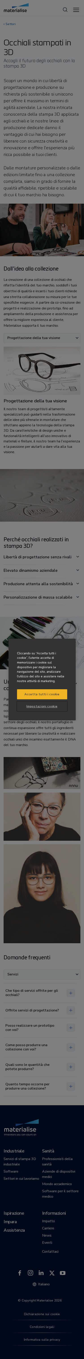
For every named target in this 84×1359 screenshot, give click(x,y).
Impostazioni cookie (41, 706)
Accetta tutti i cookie (41, 694)
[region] (42, 680)
